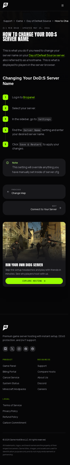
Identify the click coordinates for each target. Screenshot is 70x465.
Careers (42, 389)
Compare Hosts (47, 371)
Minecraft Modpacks (14, 389)
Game (19, 21)
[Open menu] (62, 5)
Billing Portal (9, 371)
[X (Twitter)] (12, 349)
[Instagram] (19, 349)
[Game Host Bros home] (5, 5)
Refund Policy (10, 416)
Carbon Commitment (14, 422)
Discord (42, 383)
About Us (43, 377)
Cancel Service (11, 377)
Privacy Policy (10, 411)
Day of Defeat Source (39, 21)
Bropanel (29, 97)
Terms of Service (12, 405)
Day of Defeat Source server (47, 55)
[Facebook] (26, 349)
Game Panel (9, 365)
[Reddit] (32, 349)
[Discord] (5, 349)
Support (7, 21)
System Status (11, 383)
